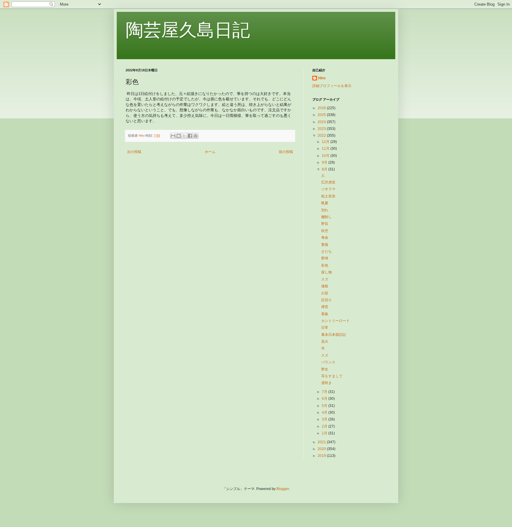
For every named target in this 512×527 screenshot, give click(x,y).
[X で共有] (184, 136)
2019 (322, 456)
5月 (325, 406)
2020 (322, 449)
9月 (325, 162)
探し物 (326, 272)
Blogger (282, 489)
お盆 (324, 293)
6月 (325, 399)
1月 (325, 433)
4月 (325, 412)
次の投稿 (134, 152)
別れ (324, 210)
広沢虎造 (328, 182)
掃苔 (324, 307)
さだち (326, 251)
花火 (324, 341)
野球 (324, 258)
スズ (324, 279)
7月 (325, 392)
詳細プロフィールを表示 (331, 86)
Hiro (321, 78)
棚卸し (326, 217)
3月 (325, 419)
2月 (325, 426)
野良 (324, 224)
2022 (322, 135)
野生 (324, 369)
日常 (324, 327)
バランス (328, 362)
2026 (322, 108)
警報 (324, 245)
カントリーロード (335, 321)
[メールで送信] (173, 136)
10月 (326, 156)
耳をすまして (332, 376)
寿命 (324, 238)
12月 (326, 142)
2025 (322, 115)
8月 (325, 169)
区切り (326, 300)
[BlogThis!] (179, 136)
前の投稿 (286, 152)
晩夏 (324, 203)
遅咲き (326, 383)
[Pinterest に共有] (196, 136)
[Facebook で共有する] (190, 136)
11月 (326, 148)
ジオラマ (328, 189)
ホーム (210, 152)
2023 (322, 129)
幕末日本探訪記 (333, 335)
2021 (322, 442)
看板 (324, 314)
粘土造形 (328, 196)
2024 (322, 122)
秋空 (324, 231)
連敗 (324, 286)
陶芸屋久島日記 (188, 30)
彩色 (324, 265)
